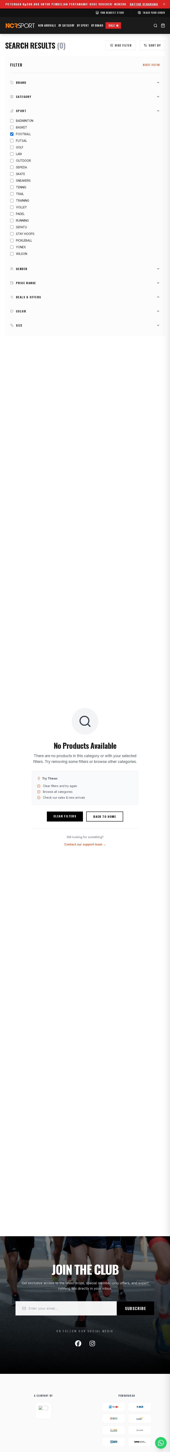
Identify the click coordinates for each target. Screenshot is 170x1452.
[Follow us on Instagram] (92, 1343)
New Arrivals (47, 25)
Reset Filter (151, 65)
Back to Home (104, 816)
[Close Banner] (164, 4)
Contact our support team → (85, 844)
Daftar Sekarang (144, 4)
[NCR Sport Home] (20, 26)
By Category (66, 25)
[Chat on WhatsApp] (161, 1443)
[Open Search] (155, 25)
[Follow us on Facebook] (78, 1343)
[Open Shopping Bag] (163, 25)
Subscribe (135, 1308)
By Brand (97, 25)
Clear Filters (64, 816)
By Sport (83, 25)
